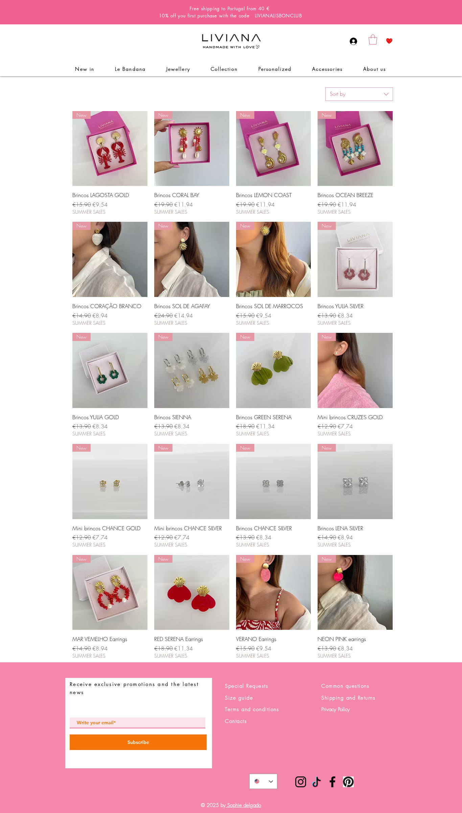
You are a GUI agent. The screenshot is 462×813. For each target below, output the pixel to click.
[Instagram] (300, 781)
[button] (373, 40)
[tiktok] (316, 781)
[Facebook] (332, 781)
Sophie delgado (243, 805)
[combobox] (359, 94)
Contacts (236, 721)
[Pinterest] (348, 781)
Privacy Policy (335, 709)
